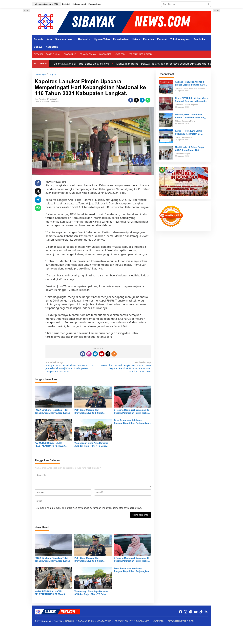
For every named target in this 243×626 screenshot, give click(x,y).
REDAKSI (70, 621)
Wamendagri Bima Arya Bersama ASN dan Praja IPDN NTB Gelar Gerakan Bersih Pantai (91, 444)
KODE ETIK (158, 621)
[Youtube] (101, 354)
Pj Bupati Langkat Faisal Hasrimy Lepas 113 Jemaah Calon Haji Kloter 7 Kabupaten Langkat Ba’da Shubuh (69, 367)
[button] (208, 4)
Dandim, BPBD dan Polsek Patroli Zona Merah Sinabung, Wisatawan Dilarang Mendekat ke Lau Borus (190, 116)
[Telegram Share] (142, 100)
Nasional (45, 101)
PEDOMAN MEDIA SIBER (181, 621)
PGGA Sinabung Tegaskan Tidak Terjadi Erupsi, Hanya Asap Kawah (52, 411)
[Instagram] (89, 354)
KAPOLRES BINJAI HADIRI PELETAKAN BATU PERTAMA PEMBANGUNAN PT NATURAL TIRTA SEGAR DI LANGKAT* (50, 444)
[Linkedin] (95, 354)
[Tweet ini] (136, 100)
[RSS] (114, 354)
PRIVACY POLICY (124, 621)
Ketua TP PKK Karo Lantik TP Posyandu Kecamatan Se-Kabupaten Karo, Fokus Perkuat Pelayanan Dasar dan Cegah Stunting (191, 132)
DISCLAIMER (142, 621)
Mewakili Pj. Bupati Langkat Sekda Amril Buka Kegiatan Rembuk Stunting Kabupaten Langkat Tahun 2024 (126, 367)
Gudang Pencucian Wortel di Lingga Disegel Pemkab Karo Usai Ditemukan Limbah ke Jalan (190, 83)
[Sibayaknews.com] (121, 21)
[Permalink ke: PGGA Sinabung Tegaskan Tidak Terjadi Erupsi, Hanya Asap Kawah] (53, 396)
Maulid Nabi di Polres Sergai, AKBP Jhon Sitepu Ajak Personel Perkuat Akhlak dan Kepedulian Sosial (190, 149)
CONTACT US (104, 621)
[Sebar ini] (130, 100)
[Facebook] (82, 354)
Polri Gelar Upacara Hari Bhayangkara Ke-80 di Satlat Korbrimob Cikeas (88, 411)
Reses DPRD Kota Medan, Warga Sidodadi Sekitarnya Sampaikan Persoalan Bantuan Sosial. (191, 100)
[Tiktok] (107, 354)
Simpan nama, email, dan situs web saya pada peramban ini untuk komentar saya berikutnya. (90, 507)
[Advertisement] (17, 58)
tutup (26, 10)
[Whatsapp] (147, 100)
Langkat (38, 101)
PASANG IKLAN (86, 621)
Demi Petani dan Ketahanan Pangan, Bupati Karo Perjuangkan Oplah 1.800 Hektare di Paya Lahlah (132, 422)
